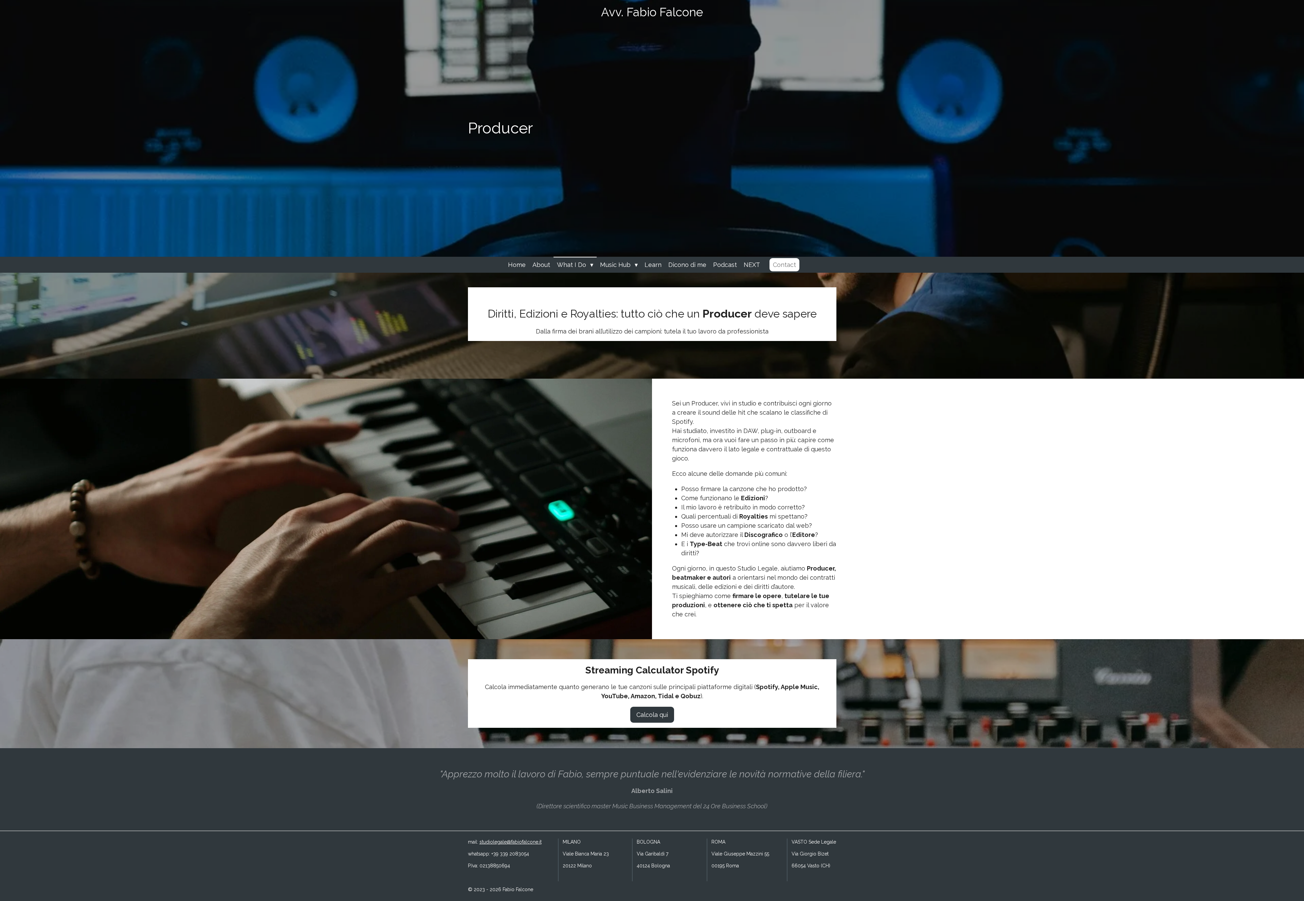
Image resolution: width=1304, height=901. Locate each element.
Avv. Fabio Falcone (652, 12)
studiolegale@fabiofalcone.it (510, 842)
